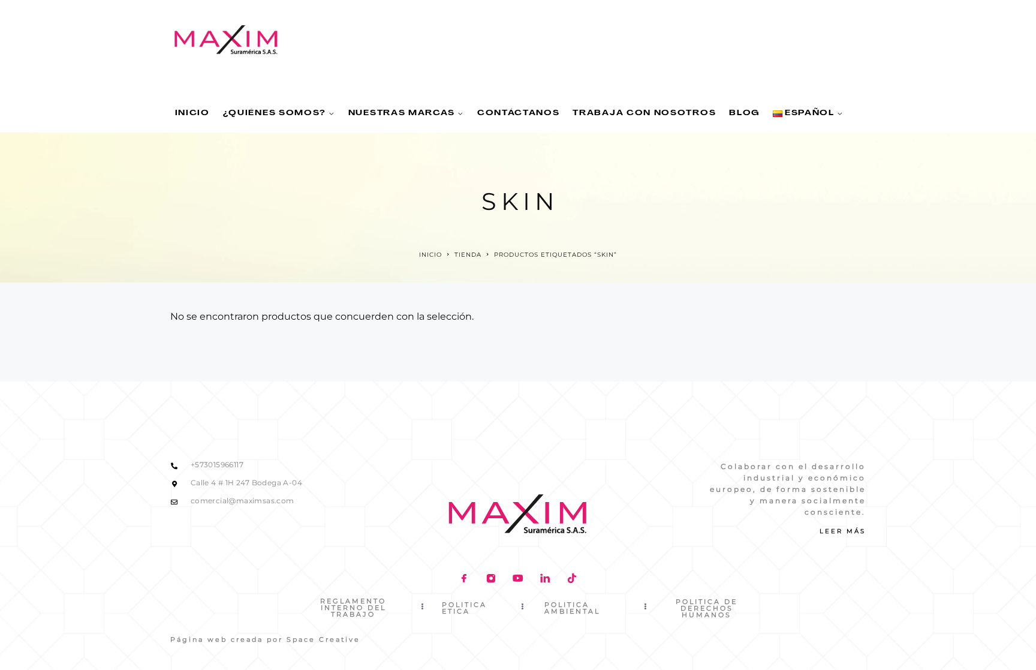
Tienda (467, 255)
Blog (744, 113)
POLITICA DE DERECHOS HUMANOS (706, 608)
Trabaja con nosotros (644, 113)
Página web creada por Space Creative (265, 639)
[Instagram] (490, 579)
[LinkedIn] (544, 579)
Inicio (192, 113)
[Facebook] (463, 579)
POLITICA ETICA (464, 607)
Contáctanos (518, 113)
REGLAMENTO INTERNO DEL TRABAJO (353, 607)
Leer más (843, 531)
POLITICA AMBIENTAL (572, 607)
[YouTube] (517, 579)
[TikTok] (571, 579)
